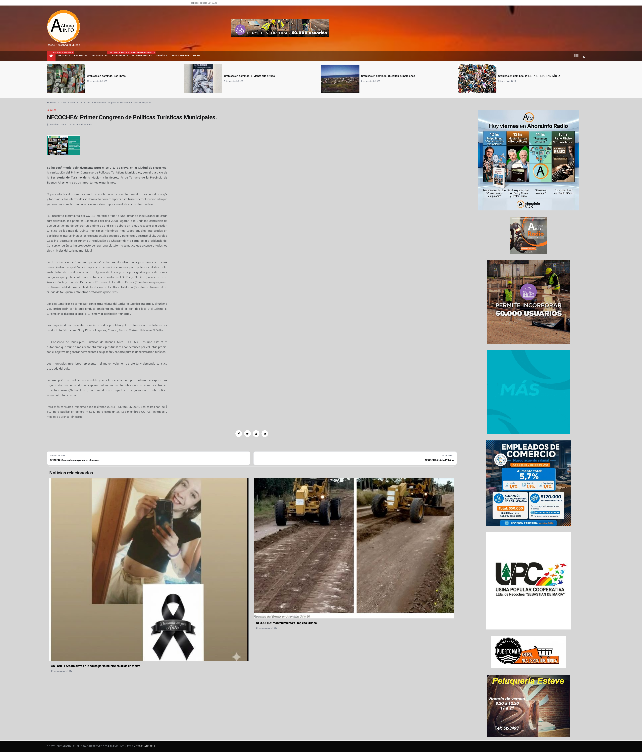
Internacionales (142, 54)
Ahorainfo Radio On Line (186, 55)
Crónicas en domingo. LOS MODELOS (520, 76)
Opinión (160, 55)
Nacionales (120, 54)
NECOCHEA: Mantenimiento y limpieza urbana (286, 623)
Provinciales (100, 55)
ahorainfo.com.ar (58, 124)
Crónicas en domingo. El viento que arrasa (112, 76)
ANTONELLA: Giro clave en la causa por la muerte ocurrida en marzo (95, 666)
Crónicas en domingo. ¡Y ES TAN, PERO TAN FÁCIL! (392, 76)
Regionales (80, 55)
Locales (65, 54)
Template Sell (145, 746)
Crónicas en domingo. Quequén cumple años (251, 76)
